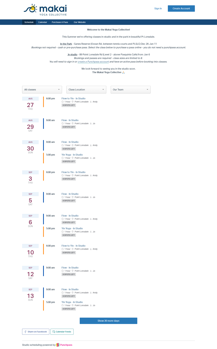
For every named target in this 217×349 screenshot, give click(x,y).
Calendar (42, 22)
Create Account (181, 8)
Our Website (80, 22)
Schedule (29, 22)
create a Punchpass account (93, 61)
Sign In (158, 8)
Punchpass (66, 344)
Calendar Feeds (63, 331)
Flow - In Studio (70, 120)
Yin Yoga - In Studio (72, 154)
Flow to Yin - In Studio (73, 98)
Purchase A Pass (60, 22)
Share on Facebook (37, 331)
